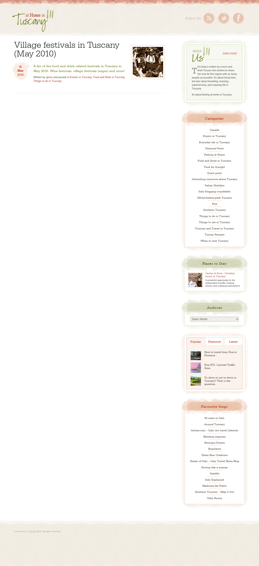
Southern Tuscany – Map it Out (214, 491)
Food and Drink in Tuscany (109, 77)
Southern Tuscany (214, 209)
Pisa (214, 203)
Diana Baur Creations (215, 454)
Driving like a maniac (214, 467)
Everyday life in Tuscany (214, 142)
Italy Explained (214, 479)
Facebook (238, 18)
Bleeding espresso (214, 436)
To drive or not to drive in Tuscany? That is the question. (220, 380)
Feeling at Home (214, 154)
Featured (214, 341)
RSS (208, 18)
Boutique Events (214, 442)
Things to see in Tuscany (214, 222)
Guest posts (214, 172)
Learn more (230, 52)
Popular (195, 341)
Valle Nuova (214, 497)
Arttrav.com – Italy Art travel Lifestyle (214, 430)
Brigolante (214, 448)
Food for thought (214, 166)
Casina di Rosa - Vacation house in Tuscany (220, 275)
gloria (49, 77)
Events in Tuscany (81, 77)
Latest (233, 341)
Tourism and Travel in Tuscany (214, 228)
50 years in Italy (214, 417)
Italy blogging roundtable (214, 191)
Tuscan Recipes (214, 234)
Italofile (214, 473)
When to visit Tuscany (214, 240)
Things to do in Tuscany (47, 81)
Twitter (223, 18)
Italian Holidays (214, 185)
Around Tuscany (214, 424)
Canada (214, 129)
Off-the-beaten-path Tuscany (214, 197)
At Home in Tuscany (33, 20)
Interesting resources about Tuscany (214, 178)
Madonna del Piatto (214, 485)
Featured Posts (214, 148)
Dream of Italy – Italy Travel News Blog (214, 460)
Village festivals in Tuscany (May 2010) (66, 48)
